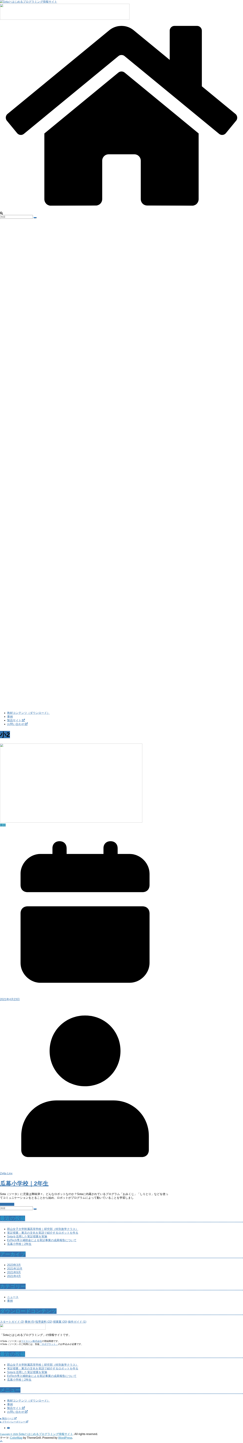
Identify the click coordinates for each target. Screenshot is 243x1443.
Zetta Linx (6, 1173)
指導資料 (43, 1321)
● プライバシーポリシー (13, 1421)
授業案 (60, 1321)
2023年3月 (14, 1264)
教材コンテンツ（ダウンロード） (28, 712)
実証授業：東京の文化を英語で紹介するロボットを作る (42, 1232)
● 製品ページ (7, 1418)
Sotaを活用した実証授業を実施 (27, 1236)
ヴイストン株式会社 (31, 1341)
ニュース (13, 1297)
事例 (10, 716)
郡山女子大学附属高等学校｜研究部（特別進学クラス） (42, 1229)
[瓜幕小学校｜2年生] (71, 821)
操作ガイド (77, 1321)
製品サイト (14, 720)
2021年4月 (14, 1276)
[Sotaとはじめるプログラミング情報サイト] (121, 210)
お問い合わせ (16, 724)
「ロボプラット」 (48, 1344)
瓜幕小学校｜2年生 (24, 1183)
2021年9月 (14, 1272)
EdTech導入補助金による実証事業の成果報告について (41, 1240)
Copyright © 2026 (9, 1434)
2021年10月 (14, 1268)
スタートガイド (12, 1321)
